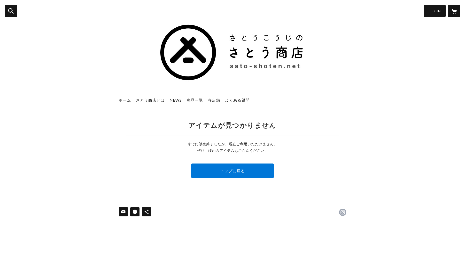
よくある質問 (237, 100)
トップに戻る (232, 170)
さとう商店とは (150, 100)
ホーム (125, 100)
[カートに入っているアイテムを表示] (454, 11)
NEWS (176, 100)
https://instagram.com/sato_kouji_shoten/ (342, 212)
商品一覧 (194, 100)
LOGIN (435, 11)
